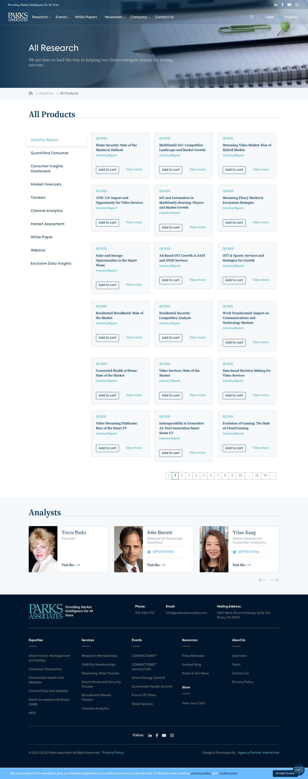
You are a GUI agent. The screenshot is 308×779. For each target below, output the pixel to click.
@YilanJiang (248, 552)
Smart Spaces (142, 704)
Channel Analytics (47, 211)
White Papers (86, 17)
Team (236, 664)
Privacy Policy (242, 682)
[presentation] (262, 580)
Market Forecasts (46, 184)
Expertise (46, 93)
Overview (239, 656)
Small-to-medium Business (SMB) (49, 702)
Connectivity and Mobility (48, 691)
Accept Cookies (285, 773)
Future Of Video (144, 695)
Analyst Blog (191, 664)
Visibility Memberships (99, 664)
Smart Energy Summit (148, 677)
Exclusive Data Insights (51, 263)
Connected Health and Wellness (46, 680)
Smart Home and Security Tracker (101, 684)
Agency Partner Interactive (258, 752)
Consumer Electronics (45, 669)
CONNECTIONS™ (144, 656)
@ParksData (162, 552)
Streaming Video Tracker (100, 673)
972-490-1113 (144, 613)
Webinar (38, 250)
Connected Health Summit (152, 686)
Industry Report (44, 140)
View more (134, 169)
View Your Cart (193, 703)
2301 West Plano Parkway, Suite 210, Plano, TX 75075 (244, 615)
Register (290, 16)
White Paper (42, 237)
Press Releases (193, 656)
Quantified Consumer (50, 153)
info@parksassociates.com (186, 613)
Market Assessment (48, 224)
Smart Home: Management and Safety (49, 658)
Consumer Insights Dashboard (47, 169)
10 (240, 475)
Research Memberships (99, 656)
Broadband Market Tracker (96, 697)
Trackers (38, 198)
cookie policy (228, 773)
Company (139, 17)
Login (269, 16)
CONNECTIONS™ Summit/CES (144, 667)
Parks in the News (195, 673)
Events (61, 17)
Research (40, 17)
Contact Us (164, 17)
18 (257, 475)
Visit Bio (68, 564)
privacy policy (201, 773)
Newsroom (114, 17)
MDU (32, 713)
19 (265, 475)
